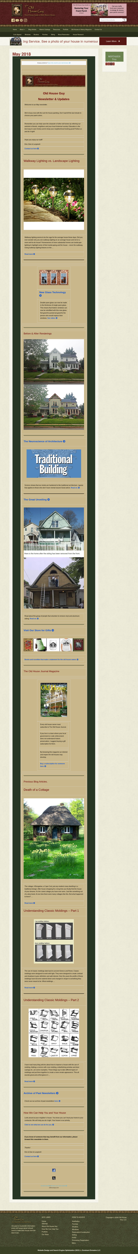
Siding (74, 1235)
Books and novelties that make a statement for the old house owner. (51, 659)
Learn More (111, 41)
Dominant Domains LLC (91, 1250)
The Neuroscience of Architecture (43, 441)
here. (56, 1101)
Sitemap (45, 1223)
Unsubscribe (44, 1185)
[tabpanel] (114, 57)
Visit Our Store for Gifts (38, 630)
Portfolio (45, 1232)
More (74, 1243)
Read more (29, 254)
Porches (75, 1224)
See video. (51, 318)
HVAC (74, 1237)
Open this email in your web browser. (58, 63)
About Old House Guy (49, 1226)
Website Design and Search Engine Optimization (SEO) (59, 1250)
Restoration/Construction (81, 1232)
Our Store (45, 1234)
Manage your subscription (58, 1185)
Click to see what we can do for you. (38, 1125)
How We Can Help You (50, 1229)
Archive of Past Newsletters (40, 1093)
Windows (75, 1229)
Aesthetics (76, 1221)
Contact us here (31, 148)
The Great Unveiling (35, 499)
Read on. (74, 488)
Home (44, 1221)
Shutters (75, 1227)
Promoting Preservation (80, 1240)
